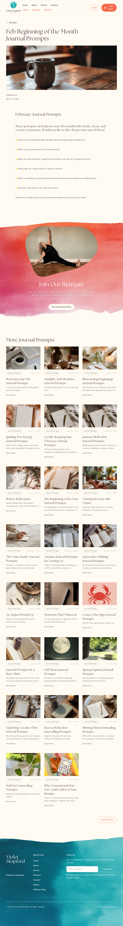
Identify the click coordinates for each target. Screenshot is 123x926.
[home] (13, 7)
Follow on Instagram (15, 875)
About (34, 5)
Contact (54, 5)
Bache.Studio (112, 907)
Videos (25, 10)
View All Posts (107, 820)
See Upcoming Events (61, 307)
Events (44, 5)
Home (25, 5)
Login (94, 8)
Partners (48, 10)
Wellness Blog (39, 890)
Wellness (36, 10)
